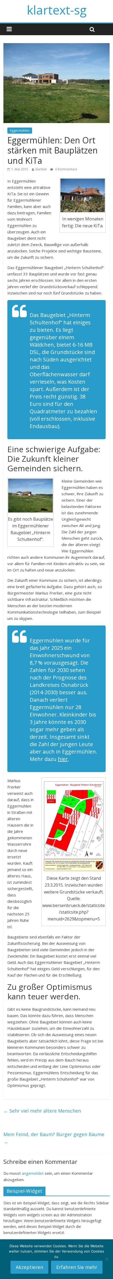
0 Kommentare (65, 169)
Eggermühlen (19, 130)
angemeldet (33, 1173)
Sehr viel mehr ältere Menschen (42, 1111)
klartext (41, 169)
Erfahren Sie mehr (76, 1267)
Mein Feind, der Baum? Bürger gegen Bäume (53, 1138)
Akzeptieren (29, 1267)
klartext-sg (56, 10)
